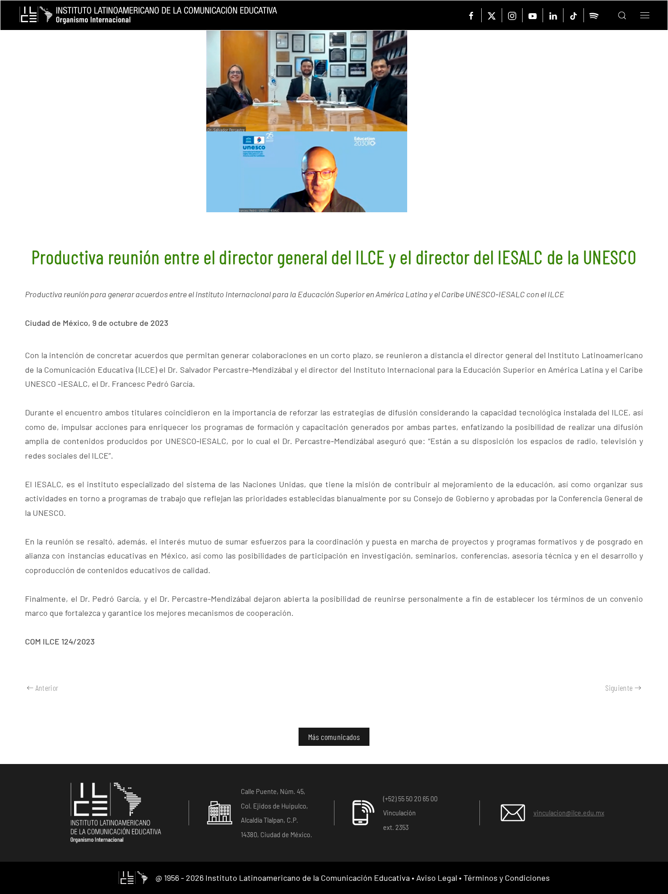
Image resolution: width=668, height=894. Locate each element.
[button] (615, 15)
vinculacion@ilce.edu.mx (568, 813)
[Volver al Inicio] (148, 15)
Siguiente (619, 688)
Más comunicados (334, 737)
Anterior (47, 688)
